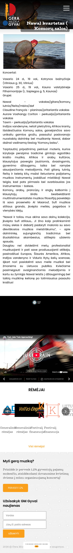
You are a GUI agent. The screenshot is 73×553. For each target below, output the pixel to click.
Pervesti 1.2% (15, 487)
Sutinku (36, 546)
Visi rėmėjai (36, 446)
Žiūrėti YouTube (31, 379)
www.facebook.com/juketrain (54, 379)
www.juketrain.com (15, 379)
